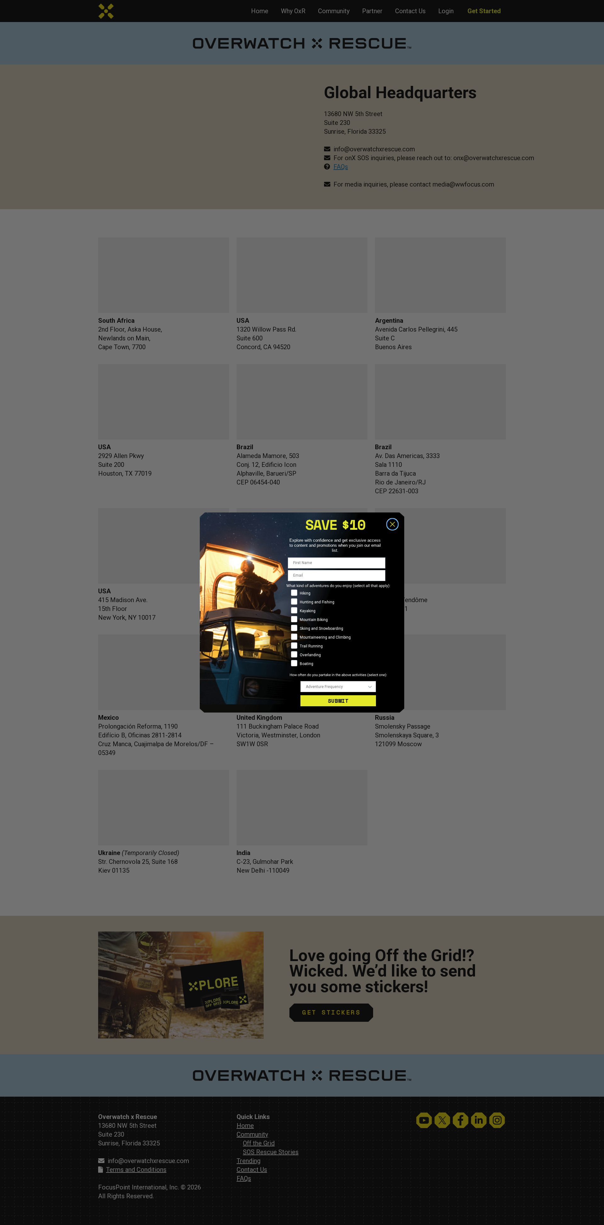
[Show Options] (370, 686)
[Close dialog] (392, 524)
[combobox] (336, 686)
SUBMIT (338, 701)
